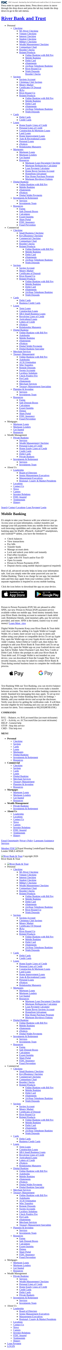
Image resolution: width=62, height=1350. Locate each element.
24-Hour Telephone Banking (39, 66)
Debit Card (30, 60)
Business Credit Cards (29, 303)
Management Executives (31, 478)
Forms (22, 208)
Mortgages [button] (12, 421)
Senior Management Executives (34, 475)
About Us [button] (12, 467)
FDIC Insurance (27, 222)
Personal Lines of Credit (30, 128)
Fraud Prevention (27, 225)
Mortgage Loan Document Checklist (42, 163)
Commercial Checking (30, 238)
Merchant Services (22, 351)
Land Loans (25, 133)
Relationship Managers (30, 146)
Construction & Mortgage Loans (34, 130)
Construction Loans (28, 311)
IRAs (21, 90)
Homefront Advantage (35, 173)
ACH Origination (27, 362)
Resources (24, 160)
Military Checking (28, 41)
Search (4, 507)
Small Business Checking (31, 233)
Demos (22, 410)
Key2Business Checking (31, 235)
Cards (16, 114)
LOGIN (11, 1346)
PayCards (23, 378)
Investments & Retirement (25, 198)
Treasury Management (23, 354)
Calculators (24, 214)
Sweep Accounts (27, 370)
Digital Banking (20, 181)
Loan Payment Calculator (37, 168)
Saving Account (26, 268)
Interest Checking (27, 36)
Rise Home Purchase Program (39, 176)
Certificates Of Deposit (30, 87)
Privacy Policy (26, 840)
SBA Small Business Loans (32, 314)
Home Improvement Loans (32, 136)
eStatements (31, 63)
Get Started (24, 157)
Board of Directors (28, 472)
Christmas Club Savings (30, 82)
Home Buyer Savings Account (39, 171)
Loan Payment (33, 507)
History (16, 502)
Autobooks (24, 335)
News (16, 489)
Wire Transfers (26, 365)
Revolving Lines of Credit (31, 316)
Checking (17, 28)
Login (43, 507)
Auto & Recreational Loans (32, 138)
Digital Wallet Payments (30, 195)
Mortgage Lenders (28, 155)
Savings (17, 76)
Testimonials (19, 499)
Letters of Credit (27, 322)
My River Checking (28, 31)
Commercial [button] (13, 227)
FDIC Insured (19, 497)
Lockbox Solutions (28, 373)
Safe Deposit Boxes (28, 211)
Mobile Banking (33, 58)
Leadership (18, 470)
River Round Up (33, 68)
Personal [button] (11, 25)
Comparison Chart (28, 47)
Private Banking (21, 437)
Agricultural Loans (28, 319)
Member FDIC (8, 848)
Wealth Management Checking (34, 44)
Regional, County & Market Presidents (37, 481)
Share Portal (25, 219)
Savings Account (27, 79)
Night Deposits (32, 71)
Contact (12, 507)
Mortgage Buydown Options (39, 179)
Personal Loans (26, 141)
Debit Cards (25, 117)
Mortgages (18, 149)
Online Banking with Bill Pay (39, 55)
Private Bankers (26, 456)
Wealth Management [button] (17, 435)
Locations (18, 483)
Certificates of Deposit (29, 273)
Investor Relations (21, 494)
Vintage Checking (27, 33)
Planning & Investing (23, 389)
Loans (16, 122)
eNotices (23, 144)
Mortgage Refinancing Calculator (41, 165)
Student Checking (27, 39)
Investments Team (27, 203)
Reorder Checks (27, 49)
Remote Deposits (27, 367)
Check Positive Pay (28, 375)
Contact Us (18, 486)
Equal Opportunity (10, 840)
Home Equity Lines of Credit (33, 125)
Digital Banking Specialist (31, 349)
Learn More (17, 623)
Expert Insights (26, 217)
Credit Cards (25, 120)
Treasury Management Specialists (35, 386)
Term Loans (25, 308)
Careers (16, 491)
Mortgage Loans (27, 152)
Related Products (27, 52)
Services (23, 200)
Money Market (26, 85)
